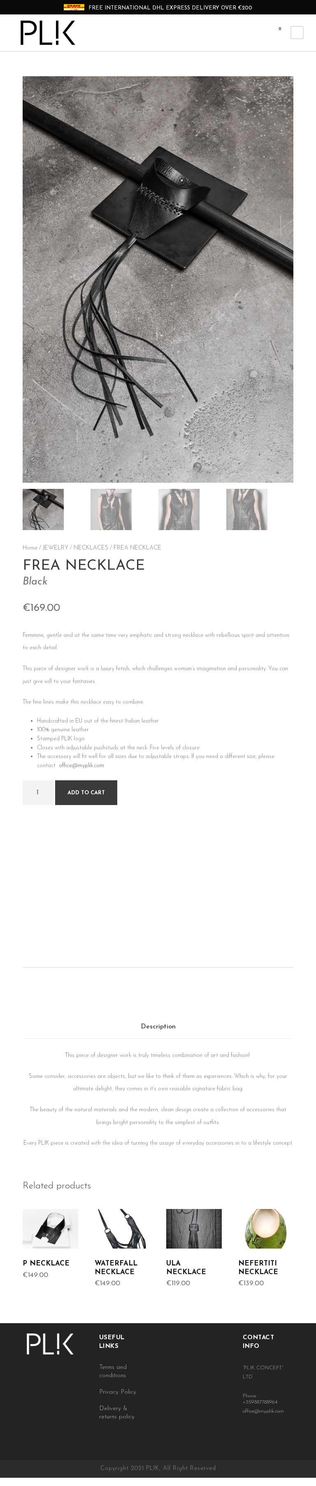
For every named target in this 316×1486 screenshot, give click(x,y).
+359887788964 (260, 1402)
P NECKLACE (46, 1263)
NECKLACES (91, 548)
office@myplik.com (81, 765)
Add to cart (86, 793)
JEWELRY (55, 548)
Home (30, 548)
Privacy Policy (117, 1392)
